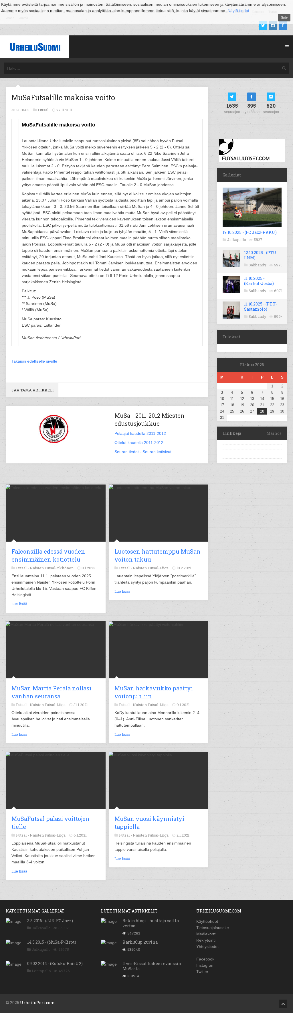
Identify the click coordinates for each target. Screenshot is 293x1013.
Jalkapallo (236, 239)
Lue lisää (19, 603)
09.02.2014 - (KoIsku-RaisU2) (55, 963)
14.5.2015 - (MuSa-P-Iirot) (51, 942)
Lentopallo (41, 970)
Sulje (284, 17)
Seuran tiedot (126, 451)
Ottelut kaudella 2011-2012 (138, 442)
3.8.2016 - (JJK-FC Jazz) (50, 920)
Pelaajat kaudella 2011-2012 (140, 433)
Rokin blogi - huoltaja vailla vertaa (150, 923)
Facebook (205, 959)
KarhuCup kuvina (140, 942)
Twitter (202, 971)
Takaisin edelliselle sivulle (34, 361)
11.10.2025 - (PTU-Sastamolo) (260, 306)
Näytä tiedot (238, 10)
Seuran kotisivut (156, 451)
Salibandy (257, 265)
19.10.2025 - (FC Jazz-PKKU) (250, 232)
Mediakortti (206, 934)
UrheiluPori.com (37, 1002)
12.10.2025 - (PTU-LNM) (261, 255)
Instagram (205, 965)
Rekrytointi (205, 940)
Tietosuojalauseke (212, 927)
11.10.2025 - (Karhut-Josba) (259, 281)
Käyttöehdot (207, 921)
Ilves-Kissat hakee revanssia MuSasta (151, 966)
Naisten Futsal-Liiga (151, 567)
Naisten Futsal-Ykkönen (52, 567)
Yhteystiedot (207, 946)
